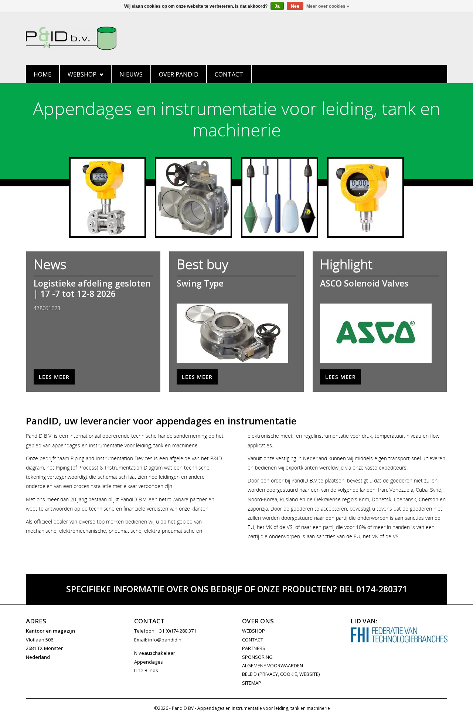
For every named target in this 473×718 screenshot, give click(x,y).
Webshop (82, 74)
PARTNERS (253, 648)
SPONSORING (257, 657)
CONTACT (252, 639)
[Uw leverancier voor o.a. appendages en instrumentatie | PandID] (236, 38)
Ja (277, 6)
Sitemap (251, 683)
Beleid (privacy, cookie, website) (281, 674)
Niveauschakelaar (154, 653)
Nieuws (131, 74)
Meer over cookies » (327, 6)
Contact (229, 74)
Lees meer (54, 376)
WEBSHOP (253, 630)
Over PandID (178, 74)
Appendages (148, 661)
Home (42, 74)
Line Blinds (146, 670)
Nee (295, 6)
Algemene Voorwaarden (272, 665)
